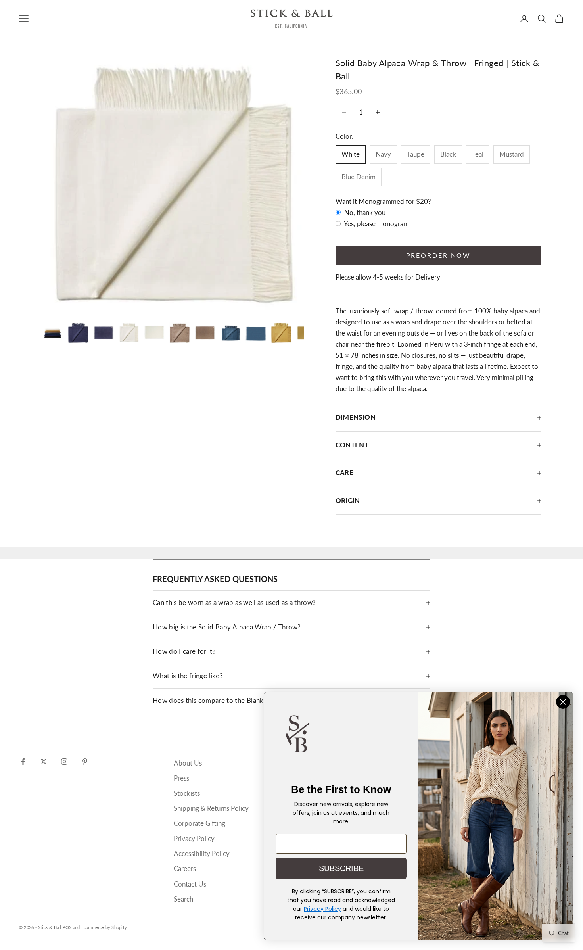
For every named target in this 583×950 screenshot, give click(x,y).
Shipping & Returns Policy (211, 808)
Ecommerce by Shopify (104, 927)
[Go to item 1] (53, 333)
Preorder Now (438, 255)
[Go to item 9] (256, 333)
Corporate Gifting (199, 823)
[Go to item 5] (154, 333)
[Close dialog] (563, 702)
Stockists (187, 793)
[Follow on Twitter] (44, 762)
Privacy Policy (194, 838)
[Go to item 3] (103, 333)
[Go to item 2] (78, 333)
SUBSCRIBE (341, 868)
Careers (185, 868)
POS (67, 927)
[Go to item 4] (129, 333)
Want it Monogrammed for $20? (383, 201)
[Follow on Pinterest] (85, 762)
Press (181, 778)
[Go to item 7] (205, 333)
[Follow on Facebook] (23, 762)
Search (183, 899)
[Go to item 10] (281, 333)
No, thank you (364, 212)
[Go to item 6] (180, 333)
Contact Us (190, 884)
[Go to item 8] (230, 333)
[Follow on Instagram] (64, 762)
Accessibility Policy (202, 853)
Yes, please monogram (376, 223)
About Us (188, 763)
